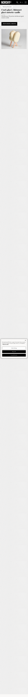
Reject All (14, 351)
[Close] (25, 340)
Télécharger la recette (9, 24)
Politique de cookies (6, 344)
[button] (21, 2)
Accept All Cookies (14, 355)
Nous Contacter (14, 692)
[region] (14, 348)
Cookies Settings (14, 348)
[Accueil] (6, 2)
